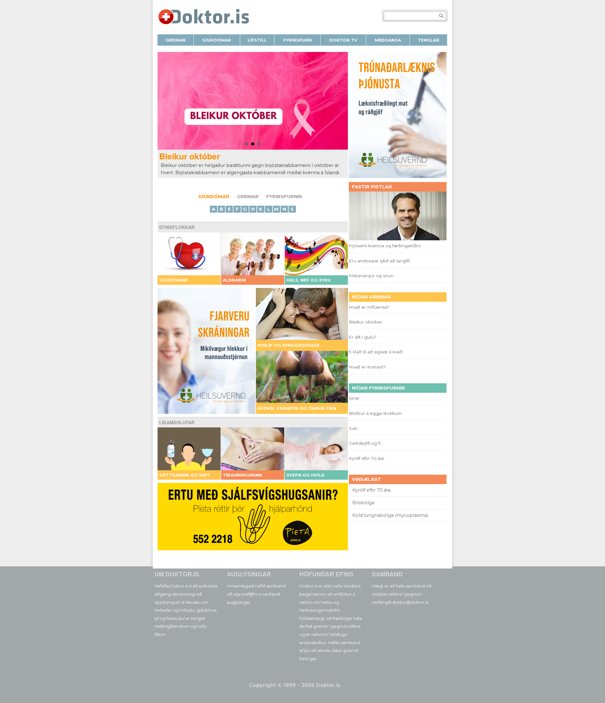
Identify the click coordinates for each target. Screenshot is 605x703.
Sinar (354, 398)
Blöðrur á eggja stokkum (375, 413)
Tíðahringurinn (242, 474)
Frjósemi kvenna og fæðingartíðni (385, 245)
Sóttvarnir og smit (184, 474)
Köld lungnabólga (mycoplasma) (390, 515)
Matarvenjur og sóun (371, 275)
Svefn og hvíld (305, 474)
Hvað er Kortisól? (368, 366)
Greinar (248, 196)
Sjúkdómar (213, 196)
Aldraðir (234, 280)
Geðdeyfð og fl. (365, 443)
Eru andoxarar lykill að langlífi (379, 260)
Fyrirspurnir (284, 196)
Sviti (353, 428)
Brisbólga (363, 503)
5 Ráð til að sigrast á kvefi (376, 351)
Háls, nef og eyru (308, 280)
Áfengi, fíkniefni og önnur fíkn (296, 408)
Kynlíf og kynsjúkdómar (288, 345)
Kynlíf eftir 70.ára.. (367, 458)
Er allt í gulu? (363, 337)
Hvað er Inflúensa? (369, 307)
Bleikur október (189, 156)
